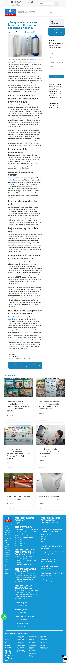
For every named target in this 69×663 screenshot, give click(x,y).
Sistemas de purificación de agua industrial (44, 647)
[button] (61, 23)
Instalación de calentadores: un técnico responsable (18, 498)
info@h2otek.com (21, 2)
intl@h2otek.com (45, 525)
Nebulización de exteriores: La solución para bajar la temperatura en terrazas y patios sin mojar (50, 405)
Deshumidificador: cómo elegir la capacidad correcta (50, 498)
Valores (7, 639)
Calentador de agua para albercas (32, 655)
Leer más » (10, 415)
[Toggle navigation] (51, 11)
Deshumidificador (21, 651)
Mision (6, 636)
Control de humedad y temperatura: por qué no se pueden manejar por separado (50, 452)
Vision (6, 638)
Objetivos (7, 641)
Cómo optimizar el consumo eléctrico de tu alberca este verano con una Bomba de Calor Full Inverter (18, 453)
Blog (6, 642)
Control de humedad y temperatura (32, 641)
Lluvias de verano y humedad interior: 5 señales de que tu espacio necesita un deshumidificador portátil (18, 406)
